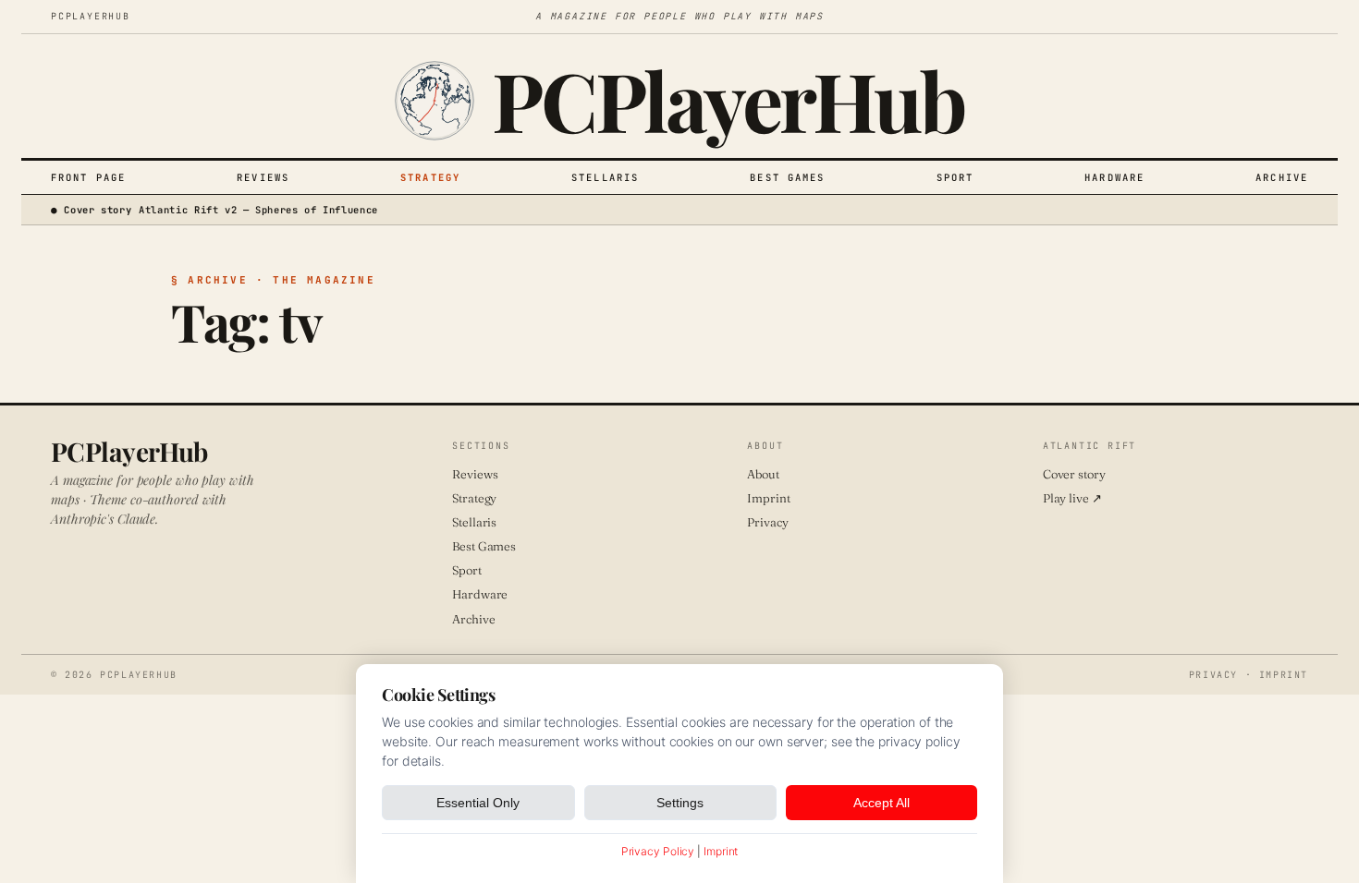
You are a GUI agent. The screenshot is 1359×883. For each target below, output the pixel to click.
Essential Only (478, 802)
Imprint (768, 497)
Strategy (430, 177)
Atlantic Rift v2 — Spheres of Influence (258, 209)
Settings (680, 802)
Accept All (881, 802)
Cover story (1074, 473)
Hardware (1114, 177)
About (763, 473)
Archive (1281, 177)
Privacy (767, 521)
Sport (955, 177)
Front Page (88, 177)
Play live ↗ (1072, 497)
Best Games (787, 177)
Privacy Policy (658, 851)
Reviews (263, 177)
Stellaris (605, 177)
